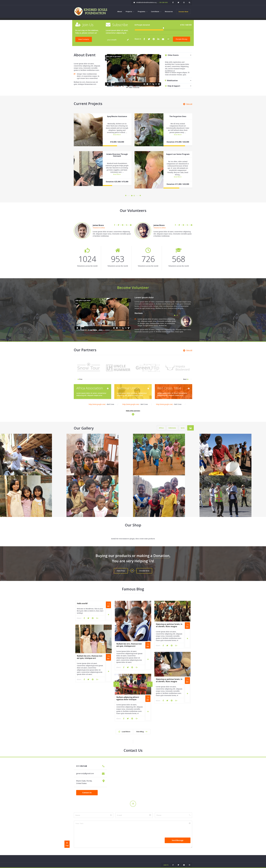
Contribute (155, 11)
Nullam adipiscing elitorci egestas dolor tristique (127, 698)
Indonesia (172, 428)
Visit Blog (140, 731)
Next (185, 379)
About (119, 11)
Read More (117, 134)
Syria (182, 428)
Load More (125, 731)
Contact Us (87, 792)
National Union (128, 388)
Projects (129, 11)
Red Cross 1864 (169, 388)
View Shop (121, 571)
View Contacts (83, 39)
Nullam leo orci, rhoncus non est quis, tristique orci (129, 645)
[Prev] (116, 684)
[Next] (150, 684)
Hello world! (82, 603)
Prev (80, 379)
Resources (169, 11)
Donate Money (181, 39)
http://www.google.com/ (97, 404)
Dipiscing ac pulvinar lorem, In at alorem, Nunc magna (169, 625)
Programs (142, 11)
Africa (161, 428)
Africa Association (89, 388)
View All (189, 104)
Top (67, 845)
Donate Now (183, 12)
